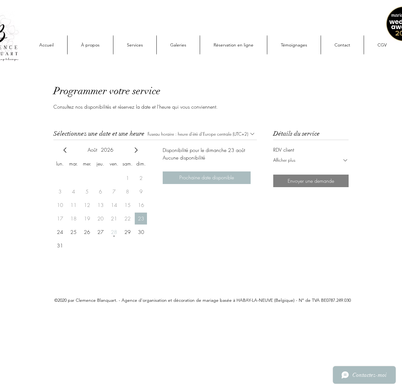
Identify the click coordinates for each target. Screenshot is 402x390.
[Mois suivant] (136, 150)
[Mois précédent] (65, 150)
